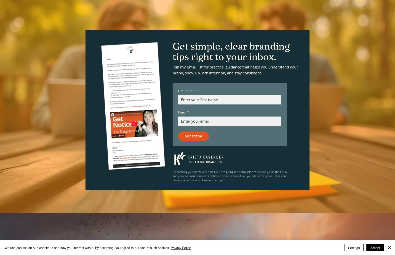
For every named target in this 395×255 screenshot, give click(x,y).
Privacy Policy (181, 247)
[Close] (389, 247)
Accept (375, 247)
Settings (354, 247)
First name (187, 91)
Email (183, 112)
